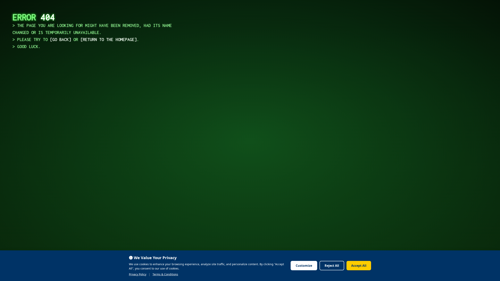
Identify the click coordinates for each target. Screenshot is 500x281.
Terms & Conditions (165, 274)
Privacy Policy (137, 274)
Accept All (358, 265)
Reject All (332, 265)
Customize (304, 265)
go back (60, 39)
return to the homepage (108, 39)
